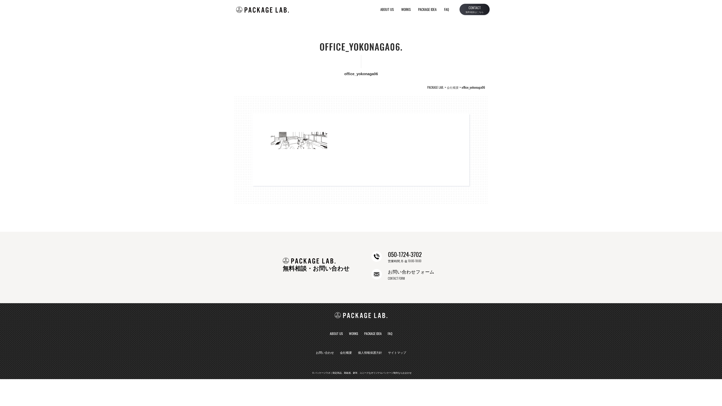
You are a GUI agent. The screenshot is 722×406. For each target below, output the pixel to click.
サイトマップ (397, 352)
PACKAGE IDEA (427, 9)
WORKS (406, 9)
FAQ (446, 9)
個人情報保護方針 (370, 352)
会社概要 (346, 352)
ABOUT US (387, 9)
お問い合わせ (325, 352)
